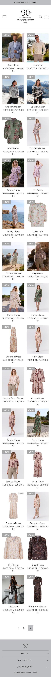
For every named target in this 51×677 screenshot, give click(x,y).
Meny (24, 654)
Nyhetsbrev (25, 667)
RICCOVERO (25, 660)
